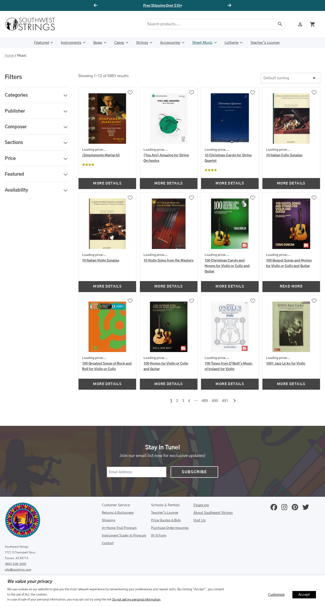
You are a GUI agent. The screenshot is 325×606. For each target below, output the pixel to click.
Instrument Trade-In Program (124, 535)
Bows (97, 43)
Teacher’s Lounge (265, 43)
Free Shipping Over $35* (162, 5)
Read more (291, 286)
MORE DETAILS (107, 183)
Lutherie (231, 43)
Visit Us (199, 520)
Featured (41, 43)
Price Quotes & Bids (166, 520)
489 (205, 401)
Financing (201, 505)
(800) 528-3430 (15, 563)
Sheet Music (202, 43)
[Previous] (96, 5)
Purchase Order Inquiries (170, 528)
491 (225, 401)
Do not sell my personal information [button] (136, 599)
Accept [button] (304, 594)
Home (9, 55)
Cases (119, 43)
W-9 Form (158, 535)
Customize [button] (276, 594)
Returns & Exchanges (118, 512)
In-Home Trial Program (119, 528)
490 (215, 401)
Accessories (170, 43)
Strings (142, 43)
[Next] (228, 5)
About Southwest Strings (213, 513)
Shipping (108, 520)
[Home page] (33, 24)
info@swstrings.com (18, 569)
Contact (108, 543)
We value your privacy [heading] (29, 582)
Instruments (71, 43)
